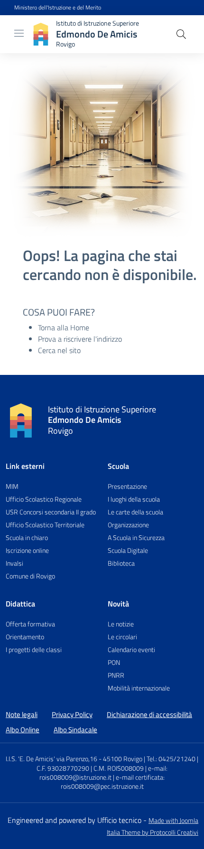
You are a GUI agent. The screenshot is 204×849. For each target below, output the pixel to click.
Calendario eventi (131, 649)
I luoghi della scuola (134, 499)
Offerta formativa (30, 624)
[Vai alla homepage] (21, 420)
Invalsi (14, 563)
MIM (12, 486)
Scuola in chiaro (27, 537)
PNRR (116, 675)
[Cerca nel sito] (181, 34)
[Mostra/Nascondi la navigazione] (19, 33)
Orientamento (25, 637)
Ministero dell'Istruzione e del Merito (57, 7)
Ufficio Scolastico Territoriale (45, 525)
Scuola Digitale (128, 550)
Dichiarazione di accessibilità (149, 714)
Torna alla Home (63, 327)
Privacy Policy (72, 714)
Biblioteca (121, 563)
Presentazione (127, 486)
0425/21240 (176, 759)
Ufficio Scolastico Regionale (44, 499)
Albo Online (22, 730)
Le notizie (121, 624)
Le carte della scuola (135, 512)
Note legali (21, 714)
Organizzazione (128, 525)
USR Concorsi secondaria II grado (51, 512)
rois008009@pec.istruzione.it (102, 786)
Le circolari (122, 637)
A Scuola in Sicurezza (136, 537)
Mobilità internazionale (139, 688)
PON (114, 662)
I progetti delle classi (34, 649)
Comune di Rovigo (30, 576)
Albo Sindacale (75, 730)
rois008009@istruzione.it (75, 777)
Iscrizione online (27, 550)
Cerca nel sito (59, 350)
